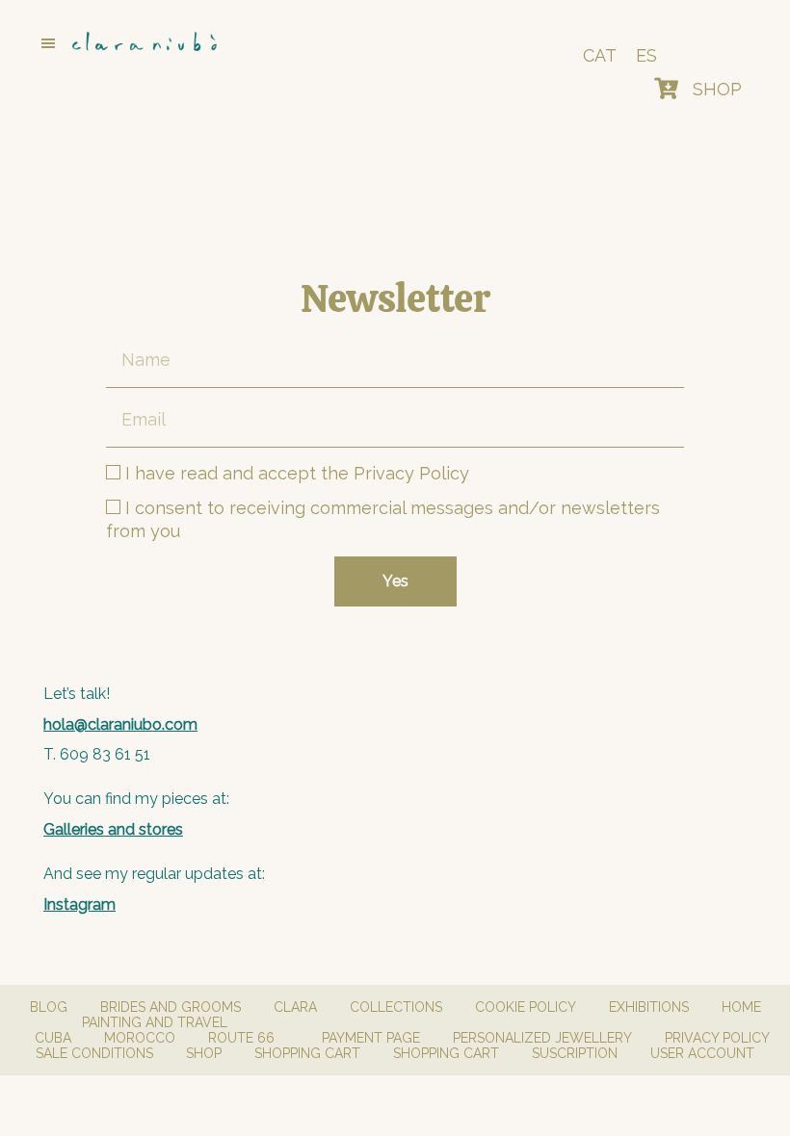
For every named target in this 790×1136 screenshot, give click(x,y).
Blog (48, 1007)
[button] (234, 43)
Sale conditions (94, 1053)
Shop (204, 1053)
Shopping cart (307, 1053)
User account (702, 1053)
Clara (295, 1007)
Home (741, 1007)
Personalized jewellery (542, 1038)
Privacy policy (717, 1038)
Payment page (371, 1038)
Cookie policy (525, 1007)
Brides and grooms (170, 1007)
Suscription (575, 1053)
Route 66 (241, 1038)
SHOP (717, 89)
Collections (396, 1007)
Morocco (139, 1038)
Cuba (53, 1038)
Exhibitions (649, 1007)
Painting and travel (154, 1022)
